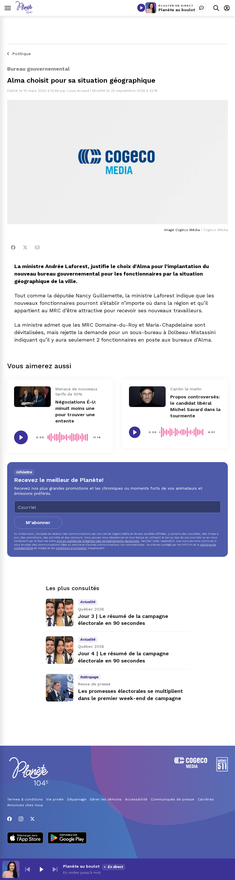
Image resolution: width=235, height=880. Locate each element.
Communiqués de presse (172, 799)
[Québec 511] (222, 770)
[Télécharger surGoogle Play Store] (67, 838)
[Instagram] (21, 819)
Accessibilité (136, 799)
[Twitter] (25, 247)
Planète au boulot (176, 9)
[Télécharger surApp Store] (25, 838)
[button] (27, 869)
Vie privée (55, 799)
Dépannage (76, 799)
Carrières (206, 799)
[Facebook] (13, 247)
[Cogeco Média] (190, 766)
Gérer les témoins (106, 799)
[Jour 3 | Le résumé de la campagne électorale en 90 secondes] (59, 612)
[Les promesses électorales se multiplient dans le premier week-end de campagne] (59, 687)
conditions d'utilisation (71, 548)
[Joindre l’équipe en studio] (201, 7)
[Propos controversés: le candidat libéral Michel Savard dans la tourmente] (147, 396)
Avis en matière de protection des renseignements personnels (97, 540)
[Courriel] (37, 247)
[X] (32, 819)
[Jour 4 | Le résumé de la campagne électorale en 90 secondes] (59, 650)
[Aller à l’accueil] (23, 12)
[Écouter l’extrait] (21, 437)
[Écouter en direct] (141, 7)
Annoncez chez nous (25, 805)
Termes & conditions (25, 799)
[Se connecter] (226, 8)
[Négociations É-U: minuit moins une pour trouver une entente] (32, 396)
